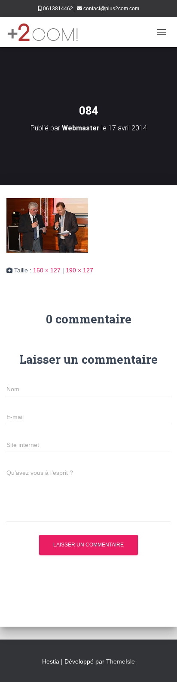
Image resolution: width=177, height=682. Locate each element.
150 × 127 (47, 270)
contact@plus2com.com (111, 9)
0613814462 (58, 9)
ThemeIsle (120, 661)
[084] (47, 224)
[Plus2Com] (46, 32)
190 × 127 (79, 270)
